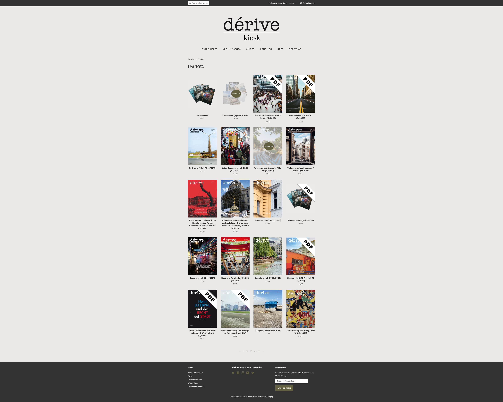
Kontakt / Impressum (195, 372)
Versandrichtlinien (195, 379)
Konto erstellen (289, 3)
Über (280, 49)
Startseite (191, 59)
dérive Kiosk (252, 396)
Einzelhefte (209, 49)
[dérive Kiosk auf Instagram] (242, 373)
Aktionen (266, 49)
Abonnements (232, 49)
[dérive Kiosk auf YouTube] (247, 373)
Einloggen (273, 3)
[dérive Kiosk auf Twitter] (233, 373)
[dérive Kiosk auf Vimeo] (252, 373)
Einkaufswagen (309, 3)
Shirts (250, 49)
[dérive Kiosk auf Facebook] (237, 373)
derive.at (295, 49)
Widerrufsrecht (193, 383)
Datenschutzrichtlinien (196, 386)
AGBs (190, 376)
